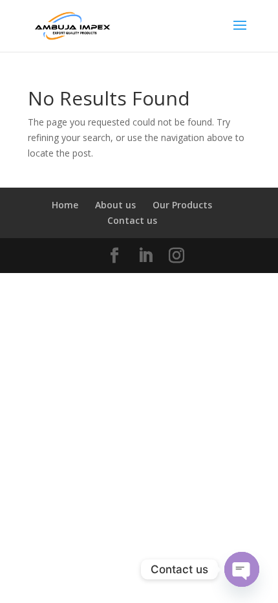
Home (65, 205)
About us (115, 205)
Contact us (132, 220)
